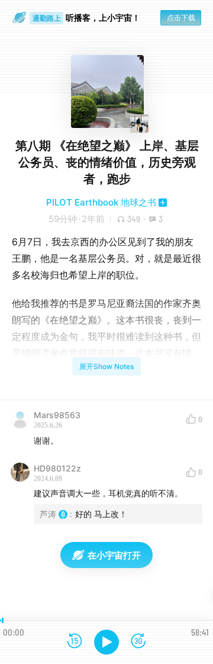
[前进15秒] (138, 641)
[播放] (106, 642)
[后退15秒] (74, 641)
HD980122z (57, 468)
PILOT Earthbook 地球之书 (101, 202)
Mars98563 (57, 415)
